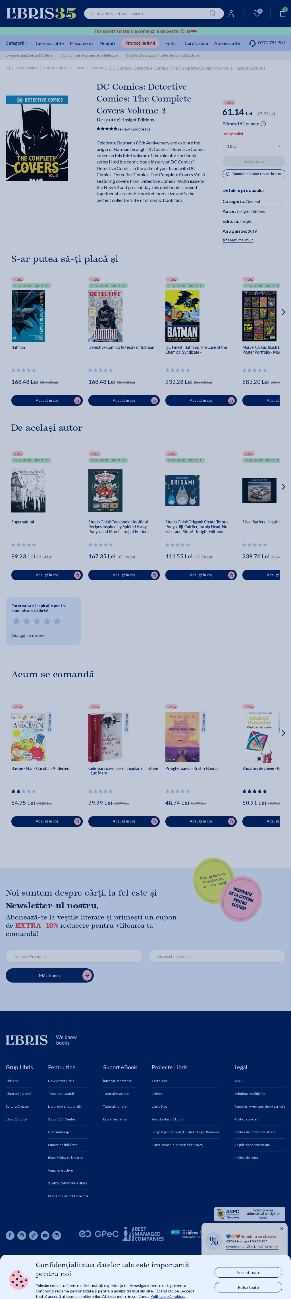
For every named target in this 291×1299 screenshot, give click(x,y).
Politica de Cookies (167, 1296)
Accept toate (248, 1272)
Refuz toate (248, 1287)
